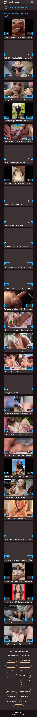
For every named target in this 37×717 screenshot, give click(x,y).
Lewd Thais (18, 706)
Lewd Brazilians (25, 661)
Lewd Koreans (12, 696)
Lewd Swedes (14, 2)
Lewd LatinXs (25, 696)
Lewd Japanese (25, 691)
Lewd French (26, 681)
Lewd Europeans (12, 681)
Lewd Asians (11, 661)
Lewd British (11, 666)
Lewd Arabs (26, 656)
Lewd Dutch (12, 676)
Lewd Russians (25, 701)
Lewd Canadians (25, 666)
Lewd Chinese (12, 671)
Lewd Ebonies (24, 676)
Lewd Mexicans (11, 701)
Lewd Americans (12, 656)
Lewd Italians (11, 691)
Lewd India (25, 686)
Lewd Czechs (25, 671)
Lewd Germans (12, 686)
